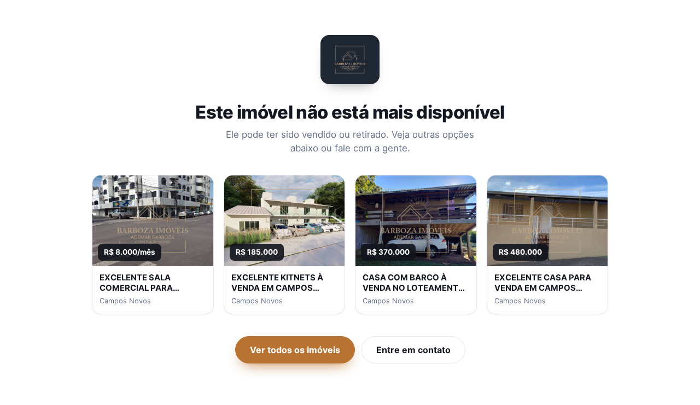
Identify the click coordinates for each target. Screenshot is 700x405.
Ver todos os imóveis (295, 349)
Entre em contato (413, 349)
